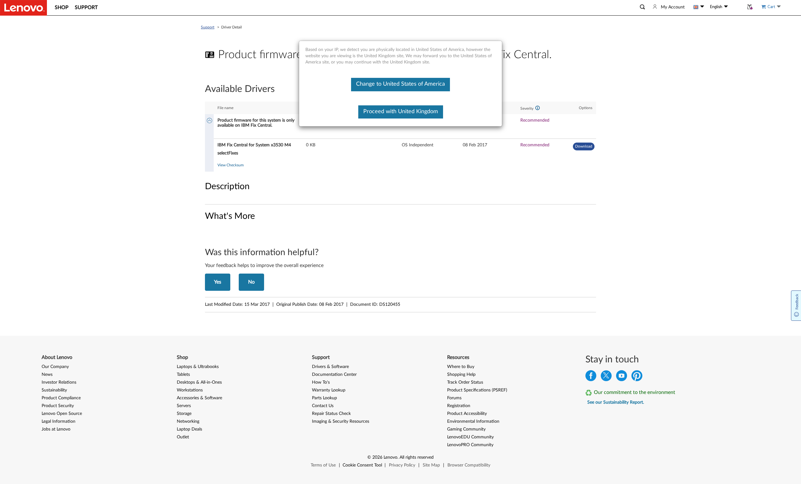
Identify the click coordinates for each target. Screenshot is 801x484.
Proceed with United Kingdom (400, 111)
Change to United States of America (400, 84)
